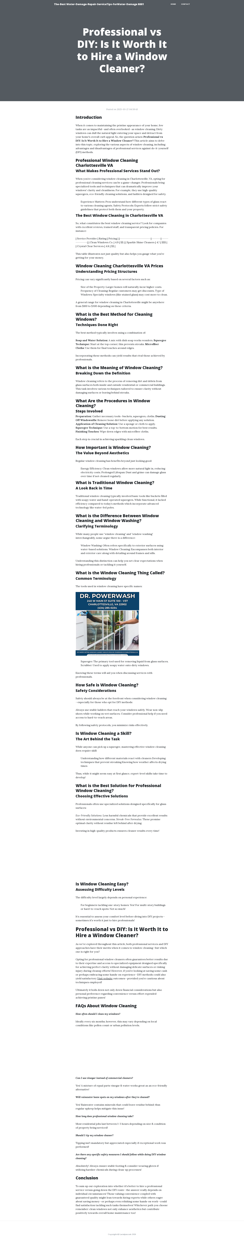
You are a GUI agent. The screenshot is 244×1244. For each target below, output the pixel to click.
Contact (185, 4)
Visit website (105, 978)
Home (173, 4)
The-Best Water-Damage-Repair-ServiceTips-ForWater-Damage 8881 (99, 4)
